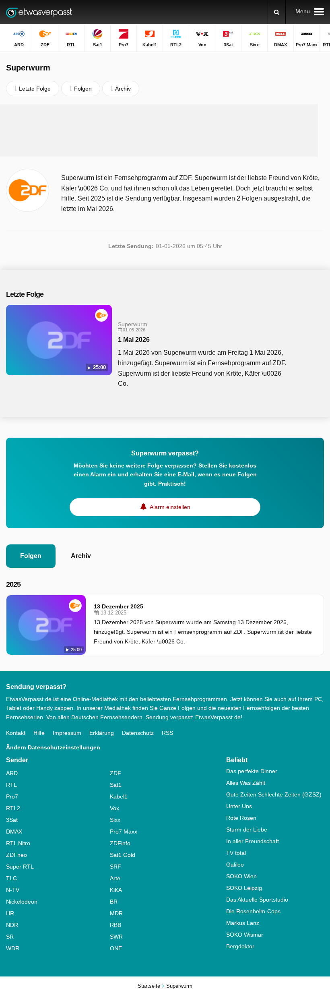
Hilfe (39, 733)
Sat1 (116, 785)
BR (114, 901)
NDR (12, 925)
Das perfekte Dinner (251, 771)
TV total (236, 853)
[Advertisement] (158, 130)
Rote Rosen (241, 818)
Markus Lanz (242, 923)
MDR (116, 913)
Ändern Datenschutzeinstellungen (53, 747)
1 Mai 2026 (134, 339)
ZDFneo (16, 855)
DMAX (14, 831)
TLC (11, 878)
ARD (12, 773)
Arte (115, 878)
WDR (12, 948)
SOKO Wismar (244, 934)
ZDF (115, 773)
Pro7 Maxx (123, 831)
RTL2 (13, 808)
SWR (116, 936)
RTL (11, 785)
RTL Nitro (18, 843)
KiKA (116, 890)
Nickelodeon (21, 901)
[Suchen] (277, 12)
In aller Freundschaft (252, 841)
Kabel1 (119, 796)
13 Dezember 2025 (118, 606)
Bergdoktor (240, 946)
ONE (116, 948)
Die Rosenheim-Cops (253, 911)
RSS (167, 733)
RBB (115, 925)
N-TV (12, 890)
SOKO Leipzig (244, 888)
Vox (114, 808)
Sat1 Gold (122, 855)
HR (10, 913)
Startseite (149, 986)
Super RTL (20, 866)
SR (10, 936)
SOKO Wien (241, 876)
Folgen (30, 555)
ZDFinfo (120, 843)
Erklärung (101, 733)
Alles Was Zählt (245, 783)
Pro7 (12, 796)
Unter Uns (239, 806)
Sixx (115, 820)
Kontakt (15, 733)
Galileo (235, 864)
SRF (115, 866)
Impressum (67, 733)
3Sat (12, 820)
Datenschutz (138, 733)
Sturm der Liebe (246, 829)
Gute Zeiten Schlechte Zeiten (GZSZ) (274, 794)
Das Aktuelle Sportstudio (257, 899)
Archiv (81, 555)
